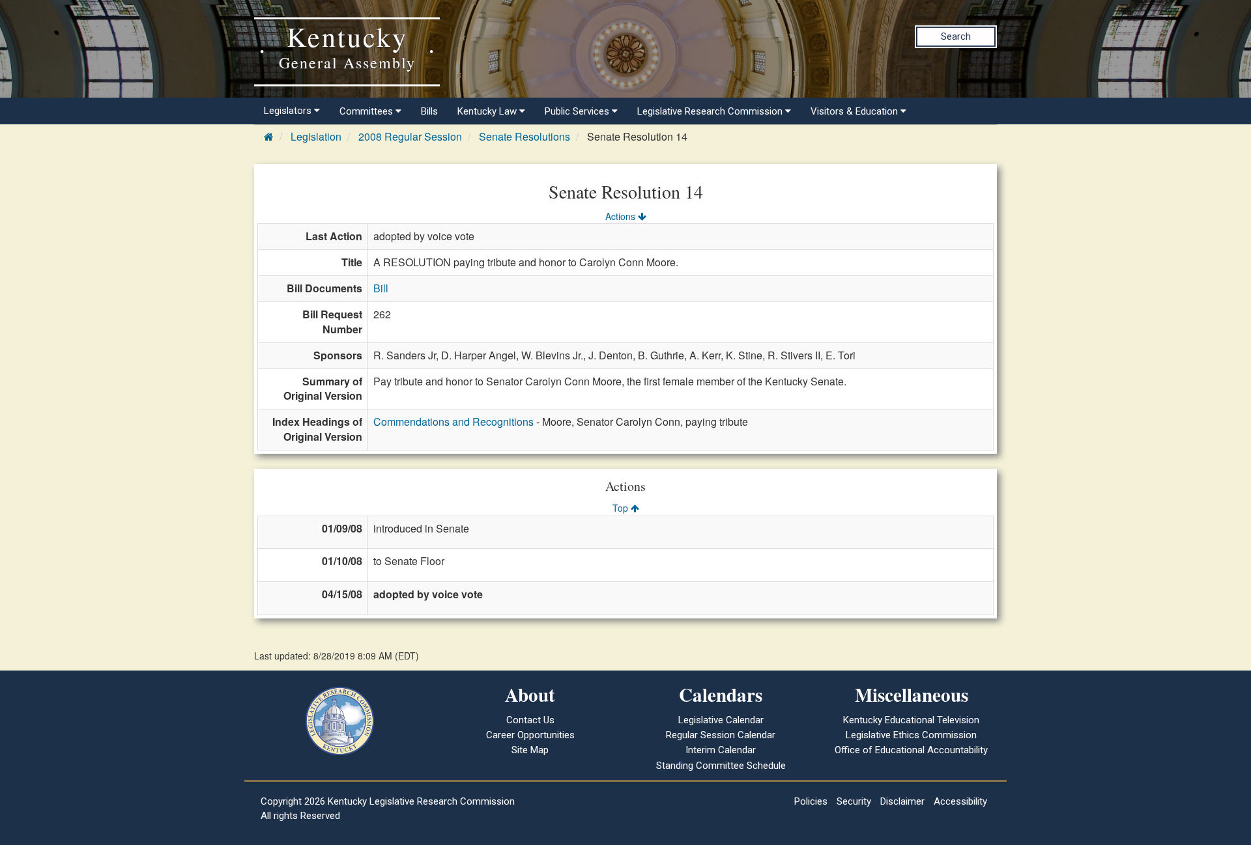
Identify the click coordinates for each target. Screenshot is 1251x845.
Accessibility (960, 801)
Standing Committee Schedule (721, 765)
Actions (621, 216)
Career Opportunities (530, 735)
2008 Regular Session (410, 136)
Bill (380, 288)
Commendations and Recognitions (453, 421)
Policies (810, 801)
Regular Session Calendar (720, 735)
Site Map (530, 750)
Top (621, 507)
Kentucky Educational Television (911, 720)
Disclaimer (902, 801)
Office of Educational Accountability (911, 750)
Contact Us (530, 720)
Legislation (316, 136)
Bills (429, 111)
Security (854, 801)
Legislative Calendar (721, 720)
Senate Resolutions (524, 136)
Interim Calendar (720, 750)
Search (956, 36)
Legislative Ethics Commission (911, 735)
